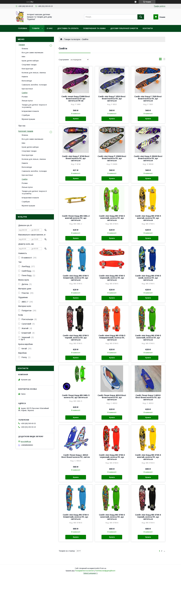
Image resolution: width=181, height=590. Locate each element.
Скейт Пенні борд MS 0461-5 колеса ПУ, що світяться (75, 396)
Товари (35, 28)
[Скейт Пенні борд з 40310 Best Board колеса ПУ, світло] (76, 438)
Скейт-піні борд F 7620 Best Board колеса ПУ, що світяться (148, 98)
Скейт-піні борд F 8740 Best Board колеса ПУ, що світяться (75, 158)
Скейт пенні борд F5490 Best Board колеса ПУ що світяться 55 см (75, 98)
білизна (25, 49)
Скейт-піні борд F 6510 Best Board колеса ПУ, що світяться (111, 98)
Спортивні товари (29, 65)
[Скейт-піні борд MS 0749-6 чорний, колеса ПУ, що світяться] (148, 498)
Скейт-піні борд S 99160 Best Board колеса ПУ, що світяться (148, 158)
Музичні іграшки (28, 119)
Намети (25, 77)
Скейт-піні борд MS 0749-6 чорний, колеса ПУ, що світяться (148, 517)
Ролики (25, 97)
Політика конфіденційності (105, 571)
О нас (50, 28)
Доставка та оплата (67, 28)
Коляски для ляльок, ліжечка (34, 73)
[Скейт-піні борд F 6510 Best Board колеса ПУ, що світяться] (112, 79)
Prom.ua (103, 568)
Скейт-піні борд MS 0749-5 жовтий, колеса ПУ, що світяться (148, 218)
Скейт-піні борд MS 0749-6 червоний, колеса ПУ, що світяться (112, 457)
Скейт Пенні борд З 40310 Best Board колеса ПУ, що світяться (148, 397)
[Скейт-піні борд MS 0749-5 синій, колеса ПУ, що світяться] (148, 259)
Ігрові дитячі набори (30, 61)
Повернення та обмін (94, 28)
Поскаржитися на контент (84, 571)
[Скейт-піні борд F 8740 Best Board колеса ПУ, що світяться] (76, 139)
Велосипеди (27, 81)
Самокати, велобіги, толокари (34, 85)
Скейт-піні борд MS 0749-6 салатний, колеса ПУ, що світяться (112, 517)
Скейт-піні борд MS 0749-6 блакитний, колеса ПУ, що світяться (76, 517)
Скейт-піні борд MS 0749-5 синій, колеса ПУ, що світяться (148, 278)
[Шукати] (140, 16)
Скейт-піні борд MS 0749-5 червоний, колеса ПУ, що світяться (112, 278)
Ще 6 (23, 339)
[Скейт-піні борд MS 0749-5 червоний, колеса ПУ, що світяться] (112, 259)
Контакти (148, 28)
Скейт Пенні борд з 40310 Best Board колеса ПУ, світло (75, 456)
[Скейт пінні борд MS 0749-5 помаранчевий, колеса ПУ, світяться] (112, 318)
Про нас (21, 126)
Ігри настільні (27, 89)
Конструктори (27, 69)
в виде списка (164, 60)
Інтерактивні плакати (30, 111)
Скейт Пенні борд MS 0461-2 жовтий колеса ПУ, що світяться (75, 218)
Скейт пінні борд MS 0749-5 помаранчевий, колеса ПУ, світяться (112, 337)
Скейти (24, 93)
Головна (22, 28)
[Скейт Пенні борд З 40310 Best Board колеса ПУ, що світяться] (148, 378)
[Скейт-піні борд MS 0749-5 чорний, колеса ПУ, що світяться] (76, 318)
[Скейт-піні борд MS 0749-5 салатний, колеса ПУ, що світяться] (112, 199)
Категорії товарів (25, 131)
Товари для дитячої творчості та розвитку (34, 106)
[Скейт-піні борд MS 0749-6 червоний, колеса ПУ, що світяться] (112, 438)
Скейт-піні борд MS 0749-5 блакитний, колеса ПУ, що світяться (76, 278)
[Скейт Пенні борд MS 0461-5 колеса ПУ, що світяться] (76, 378)
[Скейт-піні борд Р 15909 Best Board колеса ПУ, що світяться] (112, 139)
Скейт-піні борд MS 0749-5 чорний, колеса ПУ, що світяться (76, 337)
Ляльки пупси (27, 101)
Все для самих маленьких (32, 53)
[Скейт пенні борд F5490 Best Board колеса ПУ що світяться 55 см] (76, 79)
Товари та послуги (72, 39)
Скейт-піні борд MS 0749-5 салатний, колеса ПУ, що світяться (112, 218)
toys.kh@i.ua (26, 441)
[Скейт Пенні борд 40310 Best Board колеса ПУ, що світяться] (112, 378)
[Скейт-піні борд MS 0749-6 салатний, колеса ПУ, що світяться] (112, 498)
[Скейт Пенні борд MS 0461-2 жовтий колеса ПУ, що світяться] (76, 199)
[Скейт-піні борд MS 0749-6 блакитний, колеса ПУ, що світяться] (76, 498)
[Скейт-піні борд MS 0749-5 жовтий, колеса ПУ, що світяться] (148, 199)
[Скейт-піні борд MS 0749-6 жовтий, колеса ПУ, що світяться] (148, 438)
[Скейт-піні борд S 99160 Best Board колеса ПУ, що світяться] (148, 139)
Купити (75, 119)
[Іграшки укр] (20, 21)
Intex (23, 57)
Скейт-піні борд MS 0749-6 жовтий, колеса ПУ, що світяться (148, 457)
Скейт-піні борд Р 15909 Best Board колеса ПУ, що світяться (112, 158)
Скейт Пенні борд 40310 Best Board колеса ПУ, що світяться (112, 397)
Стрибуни (26, 115)
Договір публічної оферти (124, 28)
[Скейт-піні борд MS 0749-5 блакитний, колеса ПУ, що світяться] (76, 259)
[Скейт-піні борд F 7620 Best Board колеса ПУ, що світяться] (148, 79)
